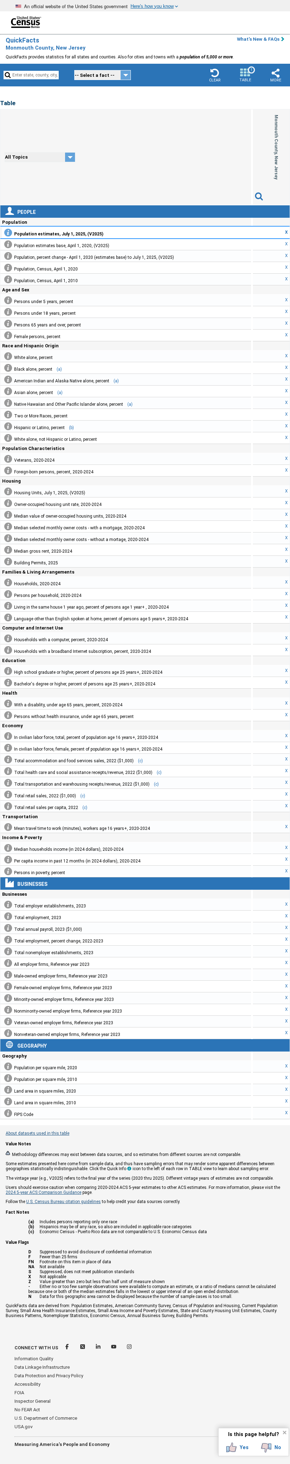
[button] (214, 75)
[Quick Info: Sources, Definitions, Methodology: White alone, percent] (8, 356)
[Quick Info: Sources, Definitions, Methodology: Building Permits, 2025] (8, 561)
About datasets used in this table (37, 1133)
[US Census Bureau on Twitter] (83, 1347)
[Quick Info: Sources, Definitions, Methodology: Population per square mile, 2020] (8, 1066)
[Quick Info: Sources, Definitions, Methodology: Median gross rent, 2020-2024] (8, 550)
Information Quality (33, 1358)
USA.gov (23, 1426)
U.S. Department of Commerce (45, 1418)
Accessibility (27, 1384)
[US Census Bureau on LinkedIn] (98, 1347)
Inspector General (32, 1401)
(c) (140, 760)
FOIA (19, 1392)
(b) (71, 427)
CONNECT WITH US (36, 1347)
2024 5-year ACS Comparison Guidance (43, 1192)
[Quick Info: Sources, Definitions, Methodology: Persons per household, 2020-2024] (8, 594)
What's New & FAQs (258, 39)
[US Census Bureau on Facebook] (67, 1347)
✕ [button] (284, 1432)
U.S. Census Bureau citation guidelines (63, 1201)
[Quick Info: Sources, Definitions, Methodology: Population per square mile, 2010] (8, 1078)
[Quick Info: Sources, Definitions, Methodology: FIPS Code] (8, 1113)
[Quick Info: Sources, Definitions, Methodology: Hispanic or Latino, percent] (8, 426)
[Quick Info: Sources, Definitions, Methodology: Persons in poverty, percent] (8, 871)
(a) (59, 369)
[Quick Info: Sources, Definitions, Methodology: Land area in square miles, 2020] (8, 1090)
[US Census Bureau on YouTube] (114, 1347)
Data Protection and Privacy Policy (48, 1375)
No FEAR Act (27, 1409)
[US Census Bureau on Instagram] (129, 1347)
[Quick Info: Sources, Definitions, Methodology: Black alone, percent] (8, 368)
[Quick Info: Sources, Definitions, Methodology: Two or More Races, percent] (8, 414)
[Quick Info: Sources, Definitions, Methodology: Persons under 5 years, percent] (8, 300)
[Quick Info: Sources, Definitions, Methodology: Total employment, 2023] (8, 916)
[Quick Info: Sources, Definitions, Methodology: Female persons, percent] (8, 335)
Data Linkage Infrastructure (42, 1367)
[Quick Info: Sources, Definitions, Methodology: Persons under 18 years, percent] (8, 312)
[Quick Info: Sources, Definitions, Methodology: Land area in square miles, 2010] (8, 1101)
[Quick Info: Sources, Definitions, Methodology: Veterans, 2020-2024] (8, 459)
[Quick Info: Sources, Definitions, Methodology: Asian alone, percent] (8, 391)
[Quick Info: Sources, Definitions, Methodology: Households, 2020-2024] (8, 582)
